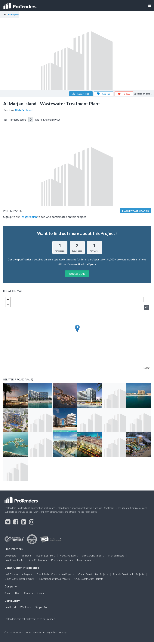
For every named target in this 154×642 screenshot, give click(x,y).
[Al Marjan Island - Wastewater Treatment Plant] (40, 420)
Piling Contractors (37, 560)
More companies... (86, 560)
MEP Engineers (116, 555)
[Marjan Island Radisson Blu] (89, 395)
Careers (28, 593)
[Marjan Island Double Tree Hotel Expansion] (138, 395)
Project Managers (69, 555)
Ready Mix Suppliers (62, 560)
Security (62, 632)
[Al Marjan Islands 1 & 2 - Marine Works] (138, 420)
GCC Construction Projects (88, 578)
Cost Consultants (14, 560)
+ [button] (7, 299)
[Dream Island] (15, 469)
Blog (17, 593)
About (8, 593)
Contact (41, 593)
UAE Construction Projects (18, 574)
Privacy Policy (50, 632)
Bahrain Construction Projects (128, 574)
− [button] (7, 304)
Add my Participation (136, 211)
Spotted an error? (143, 93)
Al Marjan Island (23, 110)
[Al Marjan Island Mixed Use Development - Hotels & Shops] (40, 444)
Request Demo (77, 274)
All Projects (13, 14)
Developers (10, 555)
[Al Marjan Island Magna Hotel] (138, 444)
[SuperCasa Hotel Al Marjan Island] (65, 420)
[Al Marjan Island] (65, 395)
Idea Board (10, 607)
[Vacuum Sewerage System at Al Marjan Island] (89, 420)
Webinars (25, 607)
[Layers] (146, 299)
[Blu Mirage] (89, 444)
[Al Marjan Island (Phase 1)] (114, 420)
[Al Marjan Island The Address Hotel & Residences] (40, 395)
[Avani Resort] (15, 420)
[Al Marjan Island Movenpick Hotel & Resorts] (15, 395)
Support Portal (42, 607)
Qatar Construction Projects (93, 574)
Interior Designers (45, 555)
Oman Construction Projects (20, 578)
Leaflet (146, 367)
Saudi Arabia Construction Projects (55, 574)
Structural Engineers (93, 555)
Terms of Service (33, 632)
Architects (26, 555)
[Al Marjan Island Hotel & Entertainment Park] (114, 444)
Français (50, 618)
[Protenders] (20, 4)
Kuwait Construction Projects (54, 578)
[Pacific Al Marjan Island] (65, 444)
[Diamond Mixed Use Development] (15, 444)
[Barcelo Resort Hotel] (114, 395)
